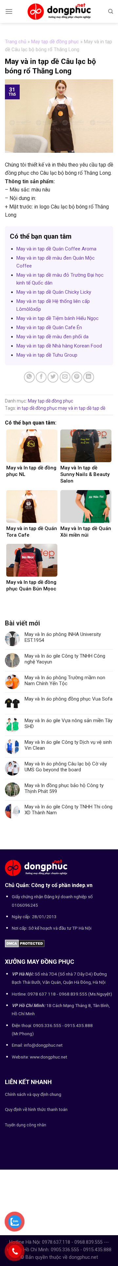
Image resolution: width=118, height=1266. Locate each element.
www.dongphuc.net (48, 1056)
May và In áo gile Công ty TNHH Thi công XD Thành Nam (68, 810)
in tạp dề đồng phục (37, 408)
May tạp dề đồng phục (55, 42)
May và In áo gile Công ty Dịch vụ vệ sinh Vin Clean (68, 745)
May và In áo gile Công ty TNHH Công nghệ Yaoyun (65, 659)
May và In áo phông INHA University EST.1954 (63, 637)
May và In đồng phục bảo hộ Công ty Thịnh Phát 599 (64, 788)
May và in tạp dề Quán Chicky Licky (53, 292)
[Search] (110, 11)
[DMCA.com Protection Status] (25, 943)
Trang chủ (15, 42)
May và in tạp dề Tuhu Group (46, 355)
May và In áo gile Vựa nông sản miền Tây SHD (68, 723)
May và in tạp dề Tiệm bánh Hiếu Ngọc (57, 318)
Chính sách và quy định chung (33, 1094)
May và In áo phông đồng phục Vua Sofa (68, 699)
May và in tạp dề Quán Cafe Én (49, 327)
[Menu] (9, 11)
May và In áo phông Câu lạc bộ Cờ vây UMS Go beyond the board (66, 767)
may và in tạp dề (74, 408)
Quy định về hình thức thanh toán (36, 1109)
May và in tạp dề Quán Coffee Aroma (56, 249)
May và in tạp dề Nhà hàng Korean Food (59, 346)
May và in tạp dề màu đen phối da (52, 337)
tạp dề (98, 408)
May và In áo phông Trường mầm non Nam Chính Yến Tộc (65, 680)
